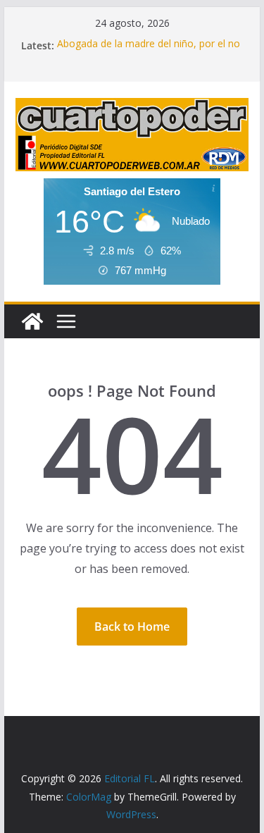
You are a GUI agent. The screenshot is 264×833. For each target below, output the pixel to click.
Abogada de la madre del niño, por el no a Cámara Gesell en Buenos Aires (148, 52)
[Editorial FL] (32, 321)
